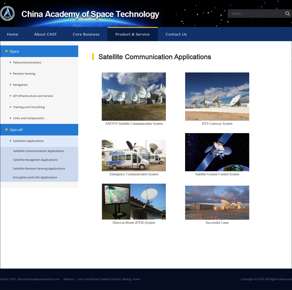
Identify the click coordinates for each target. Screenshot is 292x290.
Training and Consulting (29, 107)
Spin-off (16, 130)
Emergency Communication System (134, 174)
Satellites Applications (28, 141)
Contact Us (176, 34)
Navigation (20, 85)
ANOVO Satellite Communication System (134, 123)
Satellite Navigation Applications (35, 160)
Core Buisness (86, 34)
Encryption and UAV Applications (35, 177)
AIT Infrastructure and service (33, 96)
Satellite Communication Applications (38, 151)
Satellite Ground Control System (217, 174)
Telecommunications (27, 62)
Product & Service (132, 34)
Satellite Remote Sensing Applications (39, 168)
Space (14, 51)
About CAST (45, 34)
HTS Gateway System (217, 123)
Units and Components (28, 118)
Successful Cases (217, 222)
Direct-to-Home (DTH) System (134, 222)
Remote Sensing (24, 73)
